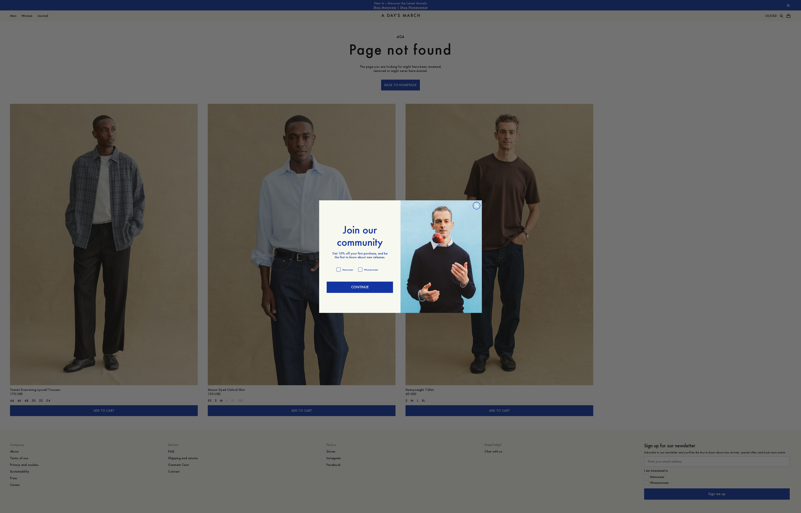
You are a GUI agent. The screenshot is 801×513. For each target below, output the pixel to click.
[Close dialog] (476, 205)
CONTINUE (360, 287)
